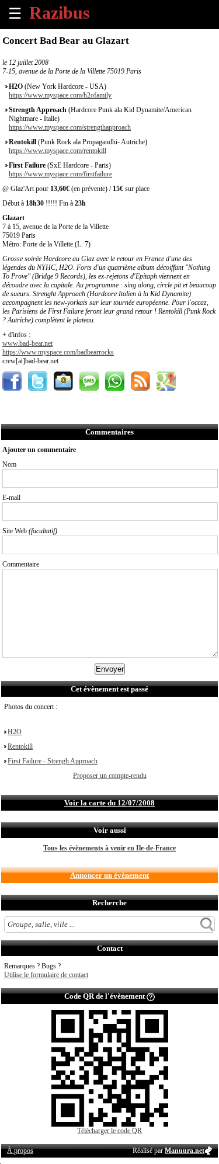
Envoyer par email (63, 381)
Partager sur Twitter (37, 381)
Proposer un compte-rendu (110, 776)
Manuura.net (184, 1150)
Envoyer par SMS (89, 381)
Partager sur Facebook (12, 381)
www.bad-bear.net (27, 343)
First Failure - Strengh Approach (53, 761)
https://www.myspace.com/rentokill (57, 151)
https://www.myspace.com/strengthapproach (70, 127)
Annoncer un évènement (109, 875)
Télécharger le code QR (109, 1131)
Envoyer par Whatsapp (114, 381)
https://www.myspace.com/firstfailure (60, 174)
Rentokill (20, 746)
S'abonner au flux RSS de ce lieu (140, 381)
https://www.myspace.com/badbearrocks (58, 352)
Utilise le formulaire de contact (46, 975)
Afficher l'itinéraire (166, 381)
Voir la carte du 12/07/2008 (109, 802)
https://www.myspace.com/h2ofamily (60, 95)
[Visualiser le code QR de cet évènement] (109, 1124)
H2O (15, 732)
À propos (20, 1150)
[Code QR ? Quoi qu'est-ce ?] (151, 996)
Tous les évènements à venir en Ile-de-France (109, 848)
